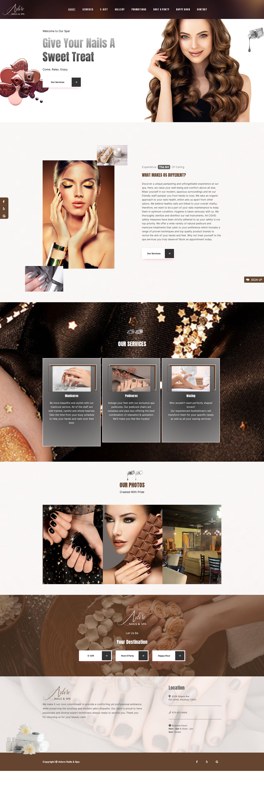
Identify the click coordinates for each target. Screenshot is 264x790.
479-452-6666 (179, 712)
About (72, 9)
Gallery (120, 9)
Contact (202, 9)
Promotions (139, 9)
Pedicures (131, 395)
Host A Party (161, 9)
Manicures (71, 395)
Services (87, 9)
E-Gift (104, 9)
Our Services (57, 83)
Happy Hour (183, 9)
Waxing (190, 395)
